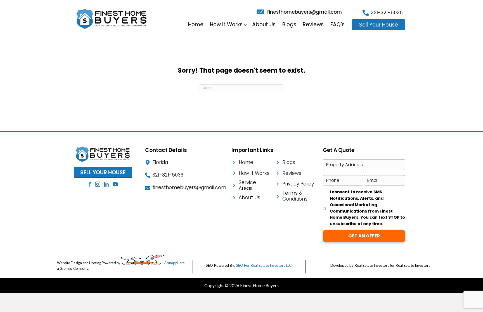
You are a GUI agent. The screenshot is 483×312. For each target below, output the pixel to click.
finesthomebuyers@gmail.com (304, 12)
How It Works (226, 24)
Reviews (313, 24)
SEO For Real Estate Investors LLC (264, 265)
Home (195, 24)
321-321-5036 (387, 12)
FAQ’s (337, 24)
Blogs (289, 24)
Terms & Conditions (294, 196)
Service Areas (247, 185)
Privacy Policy (298, 183)
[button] (246, 24)
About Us (264, 24)
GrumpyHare (174, 263)
